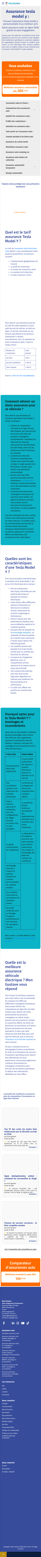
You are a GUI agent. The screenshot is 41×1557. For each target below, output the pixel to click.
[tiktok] (28, 1324)
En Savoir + (33, 1147)
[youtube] (22, 1324)
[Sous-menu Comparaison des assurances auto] (34, 109)
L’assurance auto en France (17, 103)
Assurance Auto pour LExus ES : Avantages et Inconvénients (10, 1345)
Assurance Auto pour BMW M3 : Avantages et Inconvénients (9, 1360)
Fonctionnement (7, 1406)
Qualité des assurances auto (17, 116)
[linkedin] (13, 1324)
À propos (5, 1403)
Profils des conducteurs (16, 121)
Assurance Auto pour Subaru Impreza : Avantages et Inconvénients (10, 1353)
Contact (4, 1466)
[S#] (34, 166)
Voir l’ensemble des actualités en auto (20, 1249)
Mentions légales (7, 1421)
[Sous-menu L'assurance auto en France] (28, 103)
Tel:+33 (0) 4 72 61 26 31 (9, 1313)
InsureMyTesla (27, 480)
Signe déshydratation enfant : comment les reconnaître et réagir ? (20, 1178)
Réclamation (6, 1469)
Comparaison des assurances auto (18, 109)
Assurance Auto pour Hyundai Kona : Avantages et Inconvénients (10, 1374)
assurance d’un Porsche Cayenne (19, 1039)
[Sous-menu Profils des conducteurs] (26, 121)
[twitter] (8, 1324)
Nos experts (6, 1412)
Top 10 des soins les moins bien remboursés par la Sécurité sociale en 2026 (20, 1131)
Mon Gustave (6, 1301)
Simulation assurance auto (10, 1333)
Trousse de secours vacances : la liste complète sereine (20, 1224)
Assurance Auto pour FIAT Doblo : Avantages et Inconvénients (10, 1367)
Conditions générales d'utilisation (8, 1437)
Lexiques (5, 1392)
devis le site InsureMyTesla (23, 376)
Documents (5, 1395)
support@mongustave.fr (9, 1316)
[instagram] (18, 1324)
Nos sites (5, 1424)
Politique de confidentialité (10, 1430)
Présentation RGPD (8, 1427)
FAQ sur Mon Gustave (8, 1418)
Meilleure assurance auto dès (20, 1277)
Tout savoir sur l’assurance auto (19, 131)
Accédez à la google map (10, 1318)
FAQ (3, 1386)
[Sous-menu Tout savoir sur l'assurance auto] (33, 131)
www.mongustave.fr (8, 1311)
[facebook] (4, 1324)
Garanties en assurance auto (17, 126)
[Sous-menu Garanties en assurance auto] (30, 126)
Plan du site (27, 1547)
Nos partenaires (7, 1415)
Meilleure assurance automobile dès (20, 89)
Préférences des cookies (10, 1433)
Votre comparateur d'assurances (12, 1303)
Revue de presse (7, 1409)
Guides (4, 1389)
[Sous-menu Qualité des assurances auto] (30, 116)
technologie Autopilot (22, 632)
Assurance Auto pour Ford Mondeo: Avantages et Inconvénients (10, 1338)
